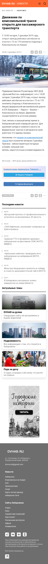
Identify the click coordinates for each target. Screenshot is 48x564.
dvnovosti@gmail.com (14, 464)
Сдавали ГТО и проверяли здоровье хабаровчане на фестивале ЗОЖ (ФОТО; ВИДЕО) (23, 241)
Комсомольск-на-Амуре (15, 480)
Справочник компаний (15, 514)
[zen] (19, 534)
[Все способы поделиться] (44, 52)
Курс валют (10, 517)
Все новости (7, 10)
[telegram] (7, 534)
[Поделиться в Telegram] (32, 52)
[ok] (25, 534)
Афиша (8, 523)
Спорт (7, 489)
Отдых (8, 508)
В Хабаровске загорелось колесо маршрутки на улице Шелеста (20, 281)
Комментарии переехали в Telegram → (22, 169)
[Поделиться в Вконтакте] (36, 52)
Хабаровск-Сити (12, 495)
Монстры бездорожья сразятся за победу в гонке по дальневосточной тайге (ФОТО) (25, 269)
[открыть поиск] (44, 3)
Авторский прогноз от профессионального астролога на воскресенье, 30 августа (25, 215)
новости (22, 3)
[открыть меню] (39, 3)
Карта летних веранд (14, 492)
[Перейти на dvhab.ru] (8, 4)
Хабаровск (21, 10)
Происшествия (11, 486)
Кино (7, 511)
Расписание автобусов (15, 520)
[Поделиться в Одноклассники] (40, 52)
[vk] (13, 534)
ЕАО (7, 483)
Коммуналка (10, 526)
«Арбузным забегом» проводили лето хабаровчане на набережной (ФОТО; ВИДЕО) (22, 256)
